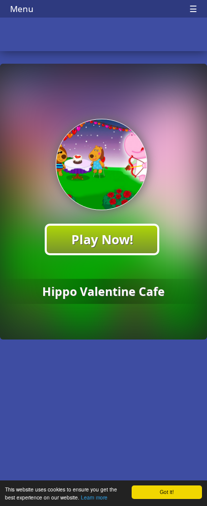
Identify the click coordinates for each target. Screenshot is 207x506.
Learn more (94, 497)
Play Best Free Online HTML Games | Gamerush (104, 35)
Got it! (167, 491)
